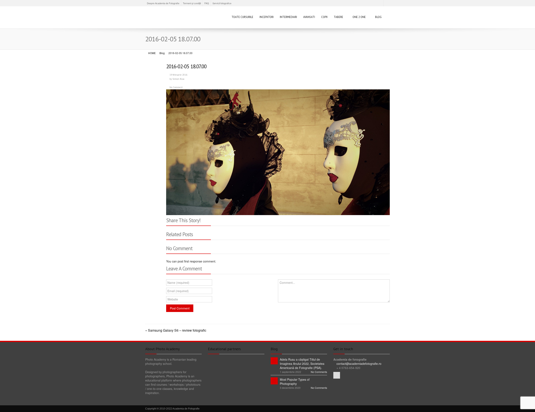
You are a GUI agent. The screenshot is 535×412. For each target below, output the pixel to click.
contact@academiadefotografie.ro (358, 363)
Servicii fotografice (222, 3)
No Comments (319, 372)
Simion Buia (178, 78)
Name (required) (178, 282)
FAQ (206, 3)
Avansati (309, 17)
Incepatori (267, 17)
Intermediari (288, 17)
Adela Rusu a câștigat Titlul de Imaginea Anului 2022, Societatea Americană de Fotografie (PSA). (302, 363)
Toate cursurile (242, 17)
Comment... (287, 282)
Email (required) (178, 291)
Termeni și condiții (192, 3)
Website (172, 299)
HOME (152, 53)
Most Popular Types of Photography (295, 381)
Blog (378, 17)
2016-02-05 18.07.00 (186, 66)
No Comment (176, 87)
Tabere (338, 17)
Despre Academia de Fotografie (163, 3)
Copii (324, 17)
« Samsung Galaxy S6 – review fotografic (175, 330)
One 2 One (359, 17)
